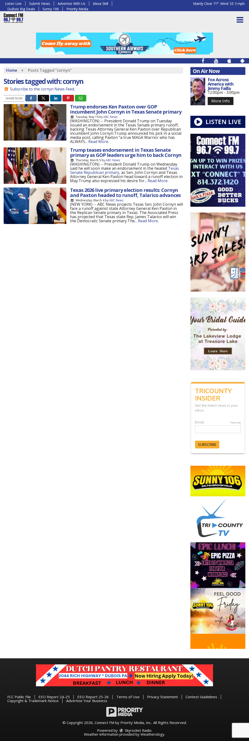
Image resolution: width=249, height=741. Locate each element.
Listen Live (13, 3)
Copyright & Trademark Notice (33, 700)
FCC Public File (19, 696)
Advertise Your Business (86, 700)
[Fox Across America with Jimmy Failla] (197, 91)
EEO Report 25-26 (93, 696)
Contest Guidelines (201, 696)
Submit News (39, 3)
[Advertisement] (124, 43)
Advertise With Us (71, 3)
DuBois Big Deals (21, 9)
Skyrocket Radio (137, 730)
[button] (239, 20)
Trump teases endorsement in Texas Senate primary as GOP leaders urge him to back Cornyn (125, 152)
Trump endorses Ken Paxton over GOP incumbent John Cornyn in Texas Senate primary (125, 109)
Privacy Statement (162, 696)
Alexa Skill (100, 3)
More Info (220, 101)
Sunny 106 (51, 9)
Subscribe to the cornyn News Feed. (42, 89)
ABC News (110, 117)
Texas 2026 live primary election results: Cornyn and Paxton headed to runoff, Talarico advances (125, 192)
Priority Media (77, 9)
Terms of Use (128, 696)
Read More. (98, 141)
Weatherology (152, 734)
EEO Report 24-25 (54, 696)
